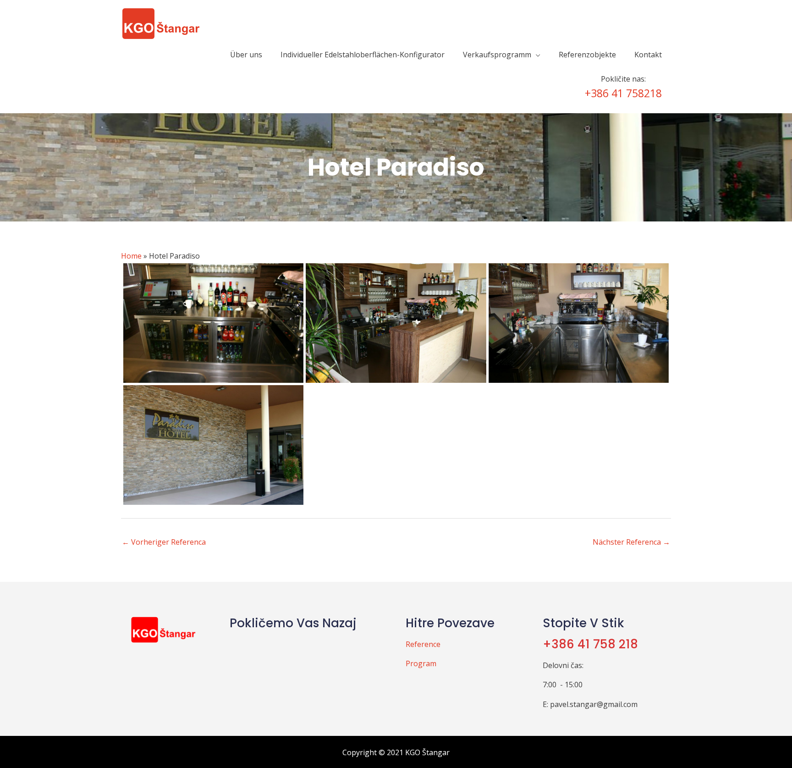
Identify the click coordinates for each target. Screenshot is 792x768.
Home (131, 256)
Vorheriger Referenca (164, 542)
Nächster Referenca (631, 542)
